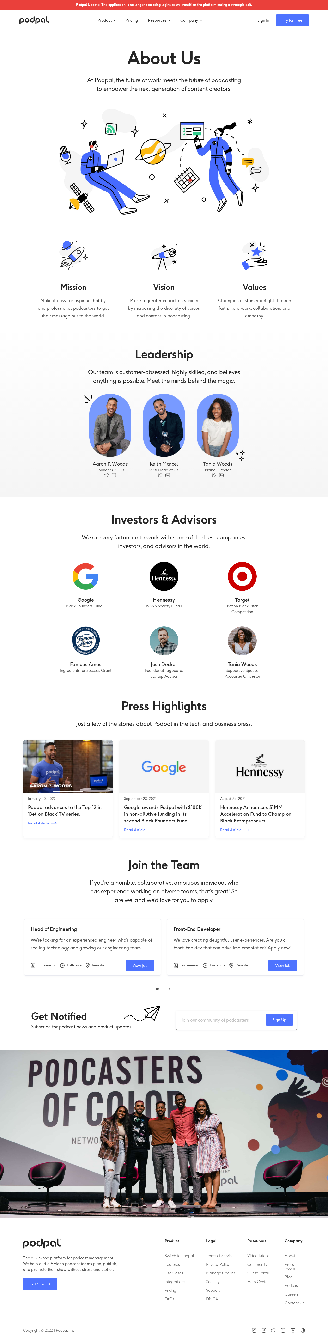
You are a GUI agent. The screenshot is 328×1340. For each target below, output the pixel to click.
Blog (289, 1277)
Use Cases (174, 1273)
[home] (34, 20)
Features (172, 1264)
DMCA (212, 1299)
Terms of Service (220, 1256)
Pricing (131, 20)
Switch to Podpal (179, 1256)
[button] (106, 20)
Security (212, 1282)
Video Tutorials (259, 1256)
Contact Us (294, 1303)
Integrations (175, 1282)
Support (213, 1290)
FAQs (169, 1299)
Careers (291, 1294)
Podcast (292, 1286)
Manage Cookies (221, 1273)
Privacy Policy (218, 1264)
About (290, 1256)
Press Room (290, 1266)
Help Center (258, 1282)
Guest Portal (258, 1273)
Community (257, 1264)
